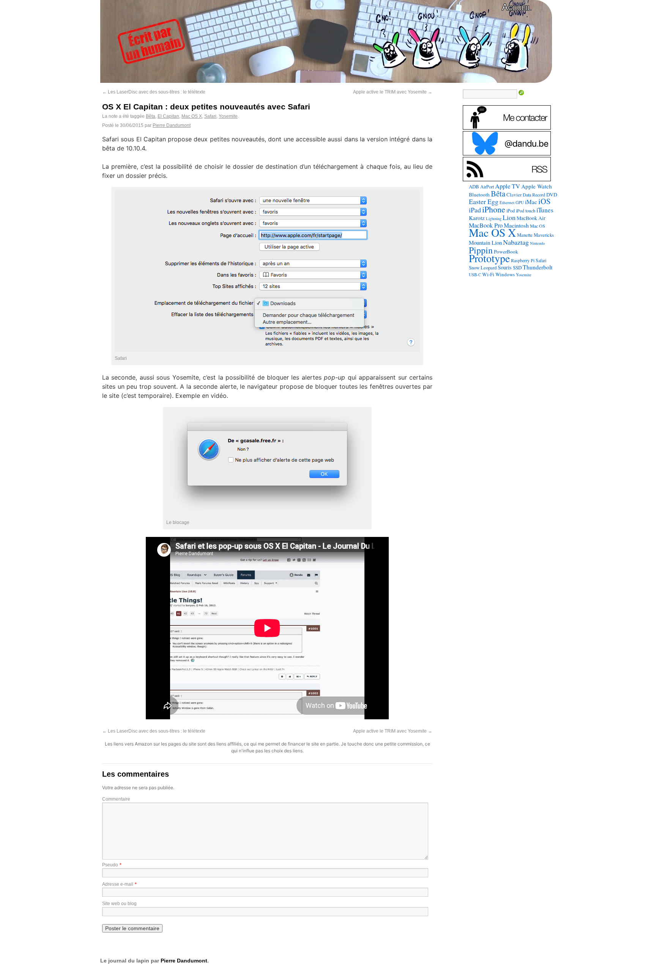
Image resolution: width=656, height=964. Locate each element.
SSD (517, 267)
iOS (544, 201)
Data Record (534, 195)
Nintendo (537, 243)
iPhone (493, 209)
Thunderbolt (537, 267)
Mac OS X (191, 116)
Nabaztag (516, 242)
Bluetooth (479, 194)
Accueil (516, 7)
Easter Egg (483, 201)
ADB (474, 186)
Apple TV (507, 186)
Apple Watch (536, 186)
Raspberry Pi (523, 260)
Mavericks (544, 235)
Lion (509, 217)
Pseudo (110, 864)
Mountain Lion (485, 242)
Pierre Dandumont (172, 125)
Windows (505, 274)
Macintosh (516, 225)
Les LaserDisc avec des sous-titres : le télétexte (153, 92)
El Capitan (168, 116)
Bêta (150, 116)
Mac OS (537, 226)
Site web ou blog (119, 903)
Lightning (493, 218)
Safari (210, 116)
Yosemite (228, 116)
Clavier (514, 194)
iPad (475, 209)
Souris (505, 267)
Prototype (489, 258)
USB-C (475, 274)
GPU (520, 202)
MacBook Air (531, 218)
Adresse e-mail (117, 884)
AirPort (487, 187)
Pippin (481, 250)
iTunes (545, 210)
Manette (525, 235)
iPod (510, 210)
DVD (551, 194)
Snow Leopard (483, 267)
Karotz (477, 218)
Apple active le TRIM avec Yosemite (392, 92)
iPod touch (525, 210)
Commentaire (116, 799)
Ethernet (507, 202)
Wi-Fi (488, 274)
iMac (531, 202)
